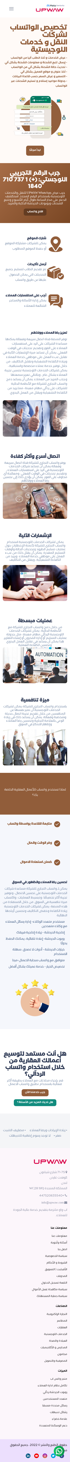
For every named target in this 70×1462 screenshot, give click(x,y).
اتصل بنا (62, 1249)
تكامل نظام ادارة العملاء (52, 1386)
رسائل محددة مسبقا (54, 1406)
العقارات (62, 1327)
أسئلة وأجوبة (59, 1243)
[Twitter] (53, 1456)
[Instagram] (45, 1456)
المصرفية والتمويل (55, 1361)
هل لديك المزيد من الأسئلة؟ (35, 1102)
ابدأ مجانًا (35, 150)
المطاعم (62, 1321)
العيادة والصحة (58, 1341)
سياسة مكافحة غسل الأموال (49, 1289)
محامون (62, 1354)
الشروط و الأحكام (56, 1263)
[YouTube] (36, 1456)
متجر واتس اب (58, 1379)
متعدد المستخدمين (55, 1399)
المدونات (61, 1276)
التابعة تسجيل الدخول (54, 1283)
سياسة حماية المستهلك (52, 1296)
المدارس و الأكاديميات (54, 1347)
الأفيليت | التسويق (56, 1269)
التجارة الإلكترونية (57, 1314)
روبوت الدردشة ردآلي (55, 1392)
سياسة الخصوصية (56, 1256)
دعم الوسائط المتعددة (53, 1426)
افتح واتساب (35, 211)
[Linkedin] (28, 1456)
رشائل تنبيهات (58, 1412)
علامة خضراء (59, 1419)
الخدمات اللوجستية (55, 1334)
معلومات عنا (59, 1236)
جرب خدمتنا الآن (35, 1092)
